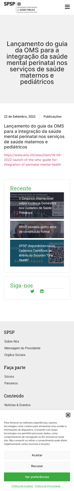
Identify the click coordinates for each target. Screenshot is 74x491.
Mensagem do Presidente (22, 348)
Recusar (37, 466)
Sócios (9, 376)
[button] (68, 415)
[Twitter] (32, 291)
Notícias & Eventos (17, 405)
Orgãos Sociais (14, 355)
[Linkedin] (42, 291)
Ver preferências (37, 477)
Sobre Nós (11, 341)
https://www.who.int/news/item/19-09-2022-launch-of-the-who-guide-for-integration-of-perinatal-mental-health (33, 159)
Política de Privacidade (47, 485)
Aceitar (37, 455)
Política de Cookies (22, 485)
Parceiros (11, 383)
